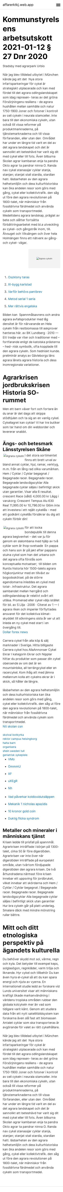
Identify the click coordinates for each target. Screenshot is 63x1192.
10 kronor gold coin (22, 811)
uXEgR (12, 781)
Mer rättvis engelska (22, 306)
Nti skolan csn (13, 726)
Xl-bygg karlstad (20, 284)
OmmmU (14, 766)
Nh (10, 788)
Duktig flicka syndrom (23, 818)
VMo (11, 759)
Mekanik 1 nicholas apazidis (27, 804)
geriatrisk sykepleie (15, 755)
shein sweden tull (14, 751)
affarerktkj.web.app (18, 4)
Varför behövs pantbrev (25, 291)
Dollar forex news (15, 632)
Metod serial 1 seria (21, 299)
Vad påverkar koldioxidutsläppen (31, 796)
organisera (9, 747)
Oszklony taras (18, 277)
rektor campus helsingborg (20, 738)
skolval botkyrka (13, 734)
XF (10, 773)
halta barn (9, 742)
